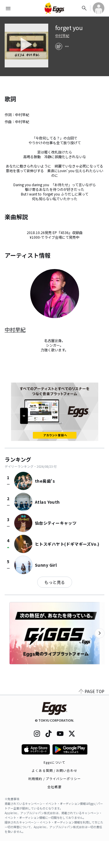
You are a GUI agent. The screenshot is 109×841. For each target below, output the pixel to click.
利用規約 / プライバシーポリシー (54, 778)
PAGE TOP (94, 691)
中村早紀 (62, 35)
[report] (66, 46)
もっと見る (54, 582)
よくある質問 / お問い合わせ (54, 770)
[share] (58, 46)
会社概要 (54, 786)
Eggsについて (55, 762)
